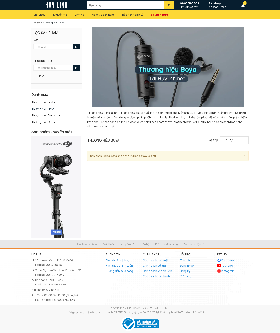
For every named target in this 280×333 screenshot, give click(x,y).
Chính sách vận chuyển (157, 271)
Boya (41, 76)
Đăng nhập (187, 265)
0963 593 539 (189, 3)
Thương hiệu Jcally (43, 102)
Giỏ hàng (185, 276)
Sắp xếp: (213, 140)
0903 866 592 (55, 265)
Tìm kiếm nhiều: (87, 244)
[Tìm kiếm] (169, 5)
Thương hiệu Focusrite (45, 115)
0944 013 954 (55, 275)
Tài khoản (215, 3)
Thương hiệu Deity (43, 122)
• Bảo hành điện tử (193, 244)
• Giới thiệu (108, 244)
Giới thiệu (39, 14)
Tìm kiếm (185, 260)
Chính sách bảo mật (156, 260)
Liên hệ (79, 14)
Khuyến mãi (60, 14)
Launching (158, 14)
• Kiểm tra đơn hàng (165, 244)
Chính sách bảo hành (156, 276)
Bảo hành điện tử (132, 14)
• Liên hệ (143, 244)
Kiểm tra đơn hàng (103, 14)
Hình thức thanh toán (119, 265)
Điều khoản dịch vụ (118, 260)
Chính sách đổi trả (154, 265)
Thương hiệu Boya (42, 109)
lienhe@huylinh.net (47, 290)
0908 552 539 (57, 280)
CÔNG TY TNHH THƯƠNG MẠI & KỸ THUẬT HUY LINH (141, 308)
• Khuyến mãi (126, 244)
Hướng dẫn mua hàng (119, 271)
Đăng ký (185, 271)
